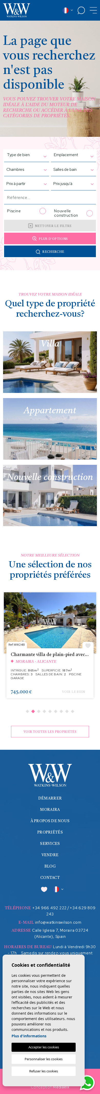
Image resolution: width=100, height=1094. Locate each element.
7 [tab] (61, 711)
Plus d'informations (29, 1035)
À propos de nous (50, 821)
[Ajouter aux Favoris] (88, 645)
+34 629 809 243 (70, 911)
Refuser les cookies (43, 1071)
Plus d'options (53, 239)
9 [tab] (72, 711)
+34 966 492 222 (49, 908)
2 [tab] (33, 711)
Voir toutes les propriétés (50, 732)
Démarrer (50, 799)
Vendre (50, 855)
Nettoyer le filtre (53, 226)
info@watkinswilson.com (58, 922)
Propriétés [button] (50, 833)
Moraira (50, 810)
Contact (50, 878)
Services (50, 844)
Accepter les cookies (43, 1047)
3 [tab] (39, 711)
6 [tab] (55, 711)
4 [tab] (44, 711)
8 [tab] (67, 711)
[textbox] (19, 155)
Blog (50, 867)
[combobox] (24, 155)
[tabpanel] (50, 647)
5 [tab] (50, 711)
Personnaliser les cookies (44, 1059)
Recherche (53, 252)
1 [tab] (27, 711)
